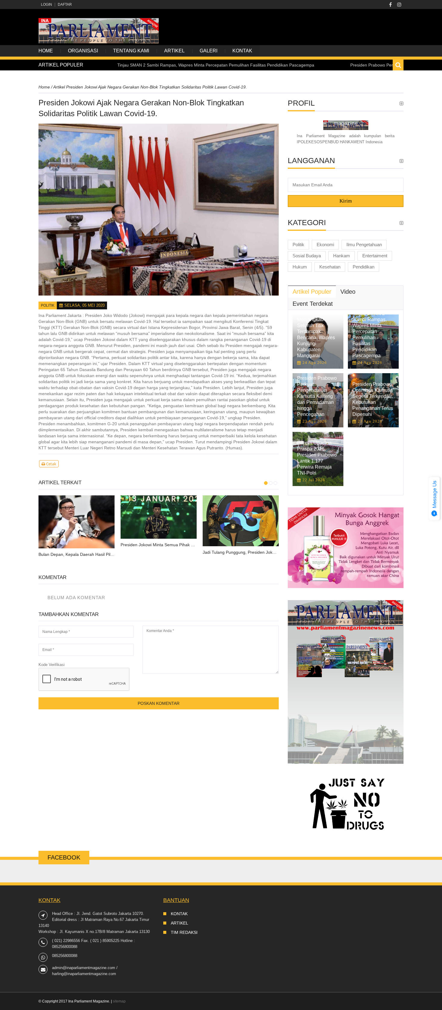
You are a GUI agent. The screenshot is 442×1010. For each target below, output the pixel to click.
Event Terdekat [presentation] (313, 303)
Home (45, 50)
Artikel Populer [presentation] (312, 291)
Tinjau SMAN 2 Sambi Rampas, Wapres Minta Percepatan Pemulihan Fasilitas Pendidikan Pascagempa (181, 65)
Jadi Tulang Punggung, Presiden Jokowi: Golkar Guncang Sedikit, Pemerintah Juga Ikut (241, 552)
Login (46, 4)
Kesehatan (329, 266)
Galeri (208, 50)
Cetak (50, 463)
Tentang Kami (131, 50)
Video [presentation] (347, 291)
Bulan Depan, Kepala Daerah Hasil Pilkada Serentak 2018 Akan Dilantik (76, 554)
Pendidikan (363, 266)
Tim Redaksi (184, 932)
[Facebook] (390, 4)
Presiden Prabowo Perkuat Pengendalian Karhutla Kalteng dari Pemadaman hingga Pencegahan (317, 396)
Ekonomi (325, 244)
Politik (47, 305)
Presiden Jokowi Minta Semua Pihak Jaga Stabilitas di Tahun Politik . (159, 544)
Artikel (174, 50)
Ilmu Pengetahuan (364, 244)
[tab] (312, 292)
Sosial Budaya (307, 255)
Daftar (65, 4)
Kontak (242, 50)
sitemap (119, 1001)
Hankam (341, 255)
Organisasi (83, 50)
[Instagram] (399, 4)
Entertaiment (374, 255)
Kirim (345, 201)
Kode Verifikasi (51, 664)
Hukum (300, 266)
